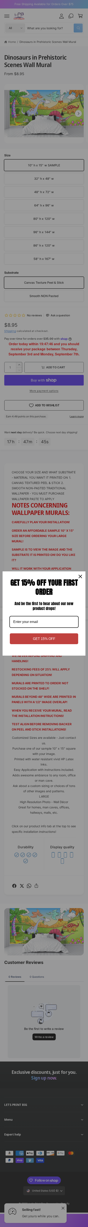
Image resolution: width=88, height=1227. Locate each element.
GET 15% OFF (44, 639)
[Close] (80, 576)
